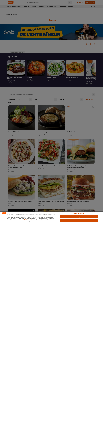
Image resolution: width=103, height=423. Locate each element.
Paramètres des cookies (78, 213)
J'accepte (79, 216)
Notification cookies (28, 219)
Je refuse (79, 220)
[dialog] (51, 317)
